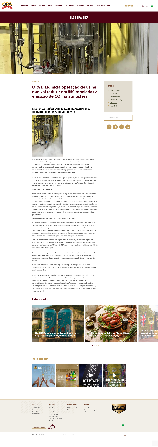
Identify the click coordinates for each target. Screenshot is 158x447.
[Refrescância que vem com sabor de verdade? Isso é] (114, 375)
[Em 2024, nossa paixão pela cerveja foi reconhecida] (67, 375)
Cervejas (33, 5)
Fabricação (113, 93)
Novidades (113, 103)
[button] (75, 9)
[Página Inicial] (7, 8)
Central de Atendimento (103, 5)
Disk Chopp (42, 5)
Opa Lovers (90, 5)
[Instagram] (140, 6)
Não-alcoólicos (69, 5)
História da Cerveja (116, 100)
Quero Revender (104, 3)
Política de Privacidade (68, 434)
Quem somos (24, 5)
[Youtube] (144, 6)
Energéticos (58, 5)
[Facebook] (137, 6)
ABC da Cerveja (115, 90)
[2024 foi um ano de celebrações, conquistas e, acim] (43, 375)
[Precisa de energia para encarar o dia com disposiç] (90, 375)
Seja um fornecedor (105, 7)
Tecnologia (114, 106)
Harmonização (115, 97)
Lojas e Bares (80, 5)
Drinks (50, 5)
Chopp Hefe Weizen (47, 3)
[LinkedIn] (147, 6)
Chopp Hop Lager (46, 7)
